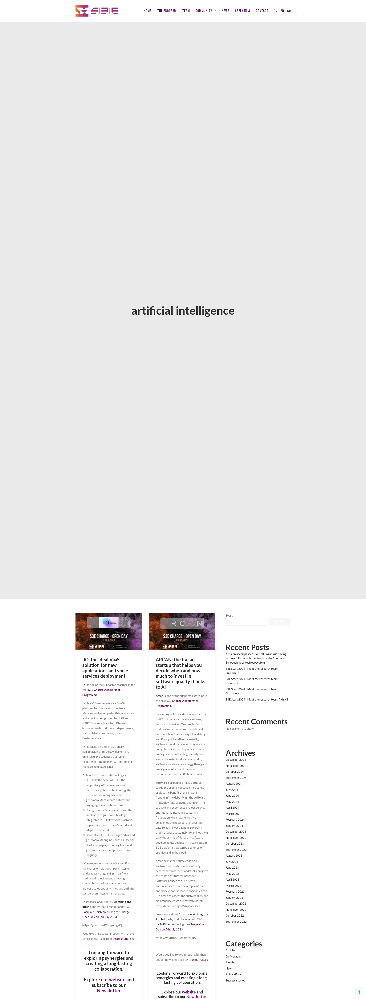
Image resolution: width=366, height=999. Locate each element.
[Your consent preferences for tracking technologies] (359, 992)
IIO (84, 684)
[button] (276, 11)
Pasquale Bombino (94, 912)
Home (148, 11)
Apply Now (242, 11)
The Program (167, 11)
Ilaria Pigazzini (165, 924)
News (225, 11)
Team (186, 11)
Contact (262, 11)
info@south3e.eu (124, 938)
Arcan (159, 695)
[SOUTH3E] (96, 11)
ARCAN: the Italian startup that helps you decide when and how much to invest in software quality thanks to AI (180, 673)
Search (230, 615)
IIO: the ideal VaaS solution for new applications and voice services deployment (105, 668)
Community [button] (204, 11)
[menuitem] (147, 11)
